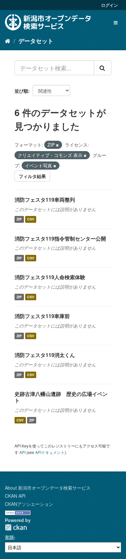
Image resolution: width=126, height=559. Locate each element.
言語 (9, 537)
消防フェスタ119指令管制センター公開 (60, 238)
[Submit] (102, 67)
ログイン (109, 5)
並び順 (21, 91)
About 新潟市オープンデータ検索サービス (47, 487)
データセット (35, 41)
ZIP (19, 219)
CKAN (16, 527)
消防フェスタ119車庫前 (42, 316)
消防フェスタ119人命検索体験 (50, 277)
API (22, 452)
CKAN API (15, 496)
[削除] (57, 145)
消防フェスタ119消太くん (45, 355)
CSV (30, 219)
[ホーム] (7, 40)
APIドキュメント (50, 452)
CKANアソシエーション (29, 504)
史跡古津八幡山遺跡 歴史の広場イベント (61, 397)
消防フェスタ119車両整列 (45, 199)
